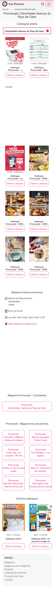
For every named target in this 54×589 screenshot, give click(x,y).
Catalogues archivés (15, 572)
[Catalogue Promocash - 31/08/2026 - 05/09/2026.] (15, 49)
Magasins (9, 562)
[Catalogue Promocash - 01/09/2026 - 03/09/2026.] (39, 49)
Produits (8, 569)
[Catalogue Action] (13, 517)
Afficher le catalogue (15, 75)
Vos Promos (16, 4)
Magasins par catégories (17, 565)
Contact (8, 579)
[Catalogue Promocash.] (39, 158)
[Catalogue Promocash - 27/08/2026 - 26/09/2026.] (15, 158)
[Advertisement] (27, 115)
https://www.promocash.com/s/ (22, 323)
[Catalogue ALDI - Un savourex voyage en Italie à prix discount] (40, 517)
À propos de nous (13, 576)
